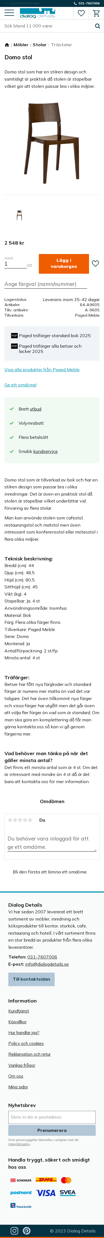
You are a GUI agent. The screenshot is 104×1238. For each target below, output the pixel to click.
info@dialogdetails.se (47, 964)
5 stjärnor (29, 819)
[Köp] (64, 264)
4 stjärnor (24, 819)
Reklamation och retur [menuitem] (29, 1054)
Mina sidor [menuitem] (18, 1087)
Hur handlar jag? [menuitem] (23, 1032)
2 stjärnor (14, 819)
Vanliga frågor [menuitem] (21, 1065)
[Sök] (97, 26)
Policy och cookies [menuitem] (26, 1043)
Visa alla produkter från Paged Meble (42, 369)
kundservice (45, 451)
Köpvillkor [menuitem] (17, 1021)
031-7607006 (42, 957)
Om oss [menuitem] (15, 1076)
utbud (35, 409)
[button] (9, 13)
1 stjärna (9, 819)
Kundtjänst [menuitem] (18, 1011)
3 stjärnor (19, 819)
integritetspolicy (19, 1144)
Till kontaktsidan (31, 979)
